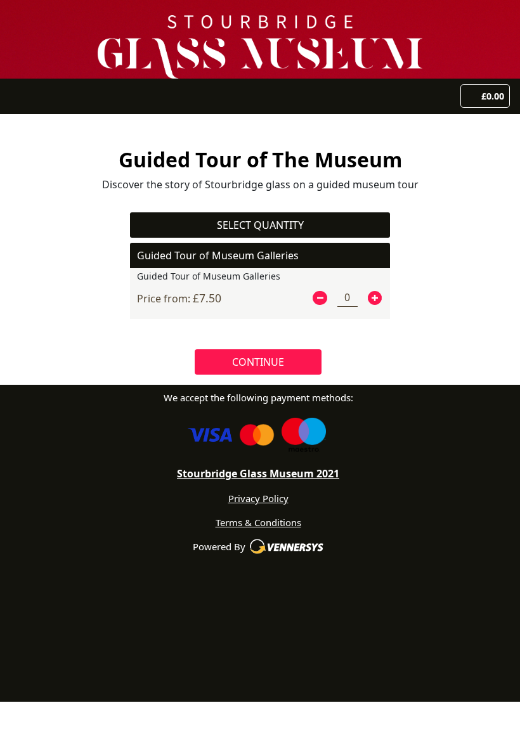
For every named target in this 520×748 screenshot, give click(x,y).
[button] (320, 298)
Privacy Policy (258, 498)
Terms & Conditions (258, 522)
